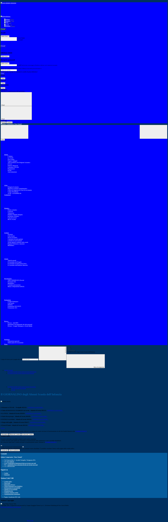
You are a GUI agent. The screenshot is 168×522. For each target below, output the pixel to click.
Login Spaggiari (45, 68)
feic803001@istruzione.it (22, 463)
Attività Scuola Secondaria (18, 388)
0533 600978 (10, 461)
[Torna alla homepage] (84, 124)
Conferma (9, 122)
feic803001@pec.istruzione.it (23, 465)
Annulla (3, 122)
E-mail (19, 65)
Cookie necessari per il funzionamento (11, 447)
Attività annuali (70, 350)
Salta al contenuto (5, 1)
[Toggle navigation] (14, 132)
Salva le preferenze (14, 450)
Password (20, 40)
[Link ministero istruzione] (8, 3)
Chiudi (3, 78)
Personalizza (4, 434)
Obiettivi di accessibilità (10, 489)
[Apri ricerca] (153, 132)
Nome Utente (21, 38)
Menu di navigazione (98, 367)
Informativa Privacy (9, 484)
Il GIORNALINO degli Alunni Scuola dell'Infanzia (22, 372)
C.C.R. (13, 390)
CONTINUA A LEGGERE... (35, 407)
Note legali (7, 483)
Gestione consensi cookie (11, 492)
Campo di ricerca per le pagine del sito (11, 359)
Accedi (3, 29)
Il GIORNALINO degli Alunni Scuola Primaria (21, 373)
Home (68, 347)
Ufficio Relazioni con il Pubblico (13, 486)
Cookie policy (8, 481)
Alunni (68, 349)
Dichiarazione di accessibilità (12, 488)
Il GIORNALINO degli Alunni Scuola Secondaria (22, 387)
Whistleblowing (8, 491)
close (2, 139)
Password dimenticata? (7, 43)
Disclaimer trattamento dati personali (11, 507)
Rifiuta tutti (15, 434)
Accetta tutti (27, 434)
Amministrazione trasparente (12, 494)
